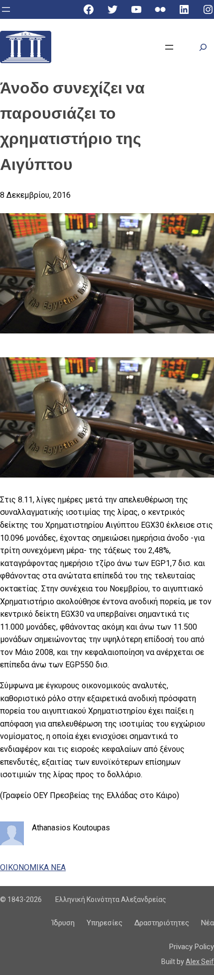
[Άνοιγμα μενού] (6, 9)
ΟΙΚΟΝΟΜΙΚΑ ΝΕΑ (33, 867)
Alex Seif (200, 962)
